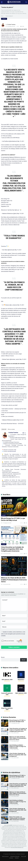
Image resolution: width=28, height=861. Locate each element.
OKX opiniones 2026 (7, 679)
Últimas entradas (11, 429)
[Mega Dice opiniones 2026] (7, 706)
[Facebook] (23, 433)
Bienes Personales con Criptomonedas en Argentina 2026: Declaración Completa (17, 818)
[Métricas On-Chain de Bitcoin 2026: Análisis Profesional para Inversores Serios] (14, 566)
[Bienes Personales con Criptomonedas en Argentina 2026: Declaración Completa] (4, 823)
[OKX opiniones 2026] (7, 677)
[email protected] (12, 451)
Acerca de (4, 429)
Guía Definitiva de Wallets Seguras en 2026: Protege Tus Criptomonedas (17, 746)
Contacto (11, 857)
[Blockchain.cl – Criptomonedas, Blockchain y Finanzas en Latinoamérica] (14, 2)
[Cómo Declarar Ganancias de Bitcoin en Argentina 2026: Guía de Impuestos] (4, 759)
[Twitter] (25, 433)
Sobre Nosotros (5, 856)
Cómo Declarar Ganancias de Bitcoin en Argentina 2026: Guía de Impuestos (17, 755)
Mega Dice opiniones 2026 (7, 708)
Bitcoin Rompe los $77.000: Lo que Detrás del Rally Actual (13, 519)
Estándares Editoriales (14, 856)
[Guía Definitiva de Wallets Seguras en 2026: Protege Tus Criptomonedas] (4, 751)
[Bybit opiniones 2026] (21, 691)
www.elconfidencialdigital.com (17, 847)
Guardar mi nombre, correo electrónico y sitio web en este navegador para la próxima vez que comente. (13, 633)
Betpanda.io (21, 679)
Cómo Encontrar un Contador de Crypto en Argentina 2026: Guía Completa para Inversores (12, 549)
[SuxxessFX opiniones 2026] (7, 691)
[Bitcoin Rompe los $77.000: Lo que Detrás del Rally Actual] (14, 506)
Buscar (3, 657)
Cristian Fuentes (11, 24)
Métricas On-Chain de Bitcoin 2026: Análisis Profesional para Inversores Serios (14, 580)
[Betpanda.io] (21, 677)
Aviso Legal (23, 856)
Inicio (2, 16)
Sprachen (17, 857)
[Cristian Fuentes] (5, 437)
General (4, 18)
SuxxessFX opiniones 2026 (7, 693)
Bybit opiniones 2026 (21, 693)
